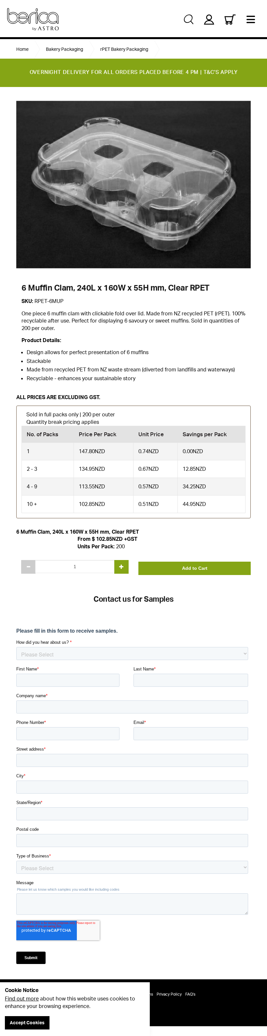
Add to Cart (194, 568)
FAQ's (190, 994)
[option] (133, 185)
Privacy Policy (169, 994)
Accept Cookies (27, 1022)
